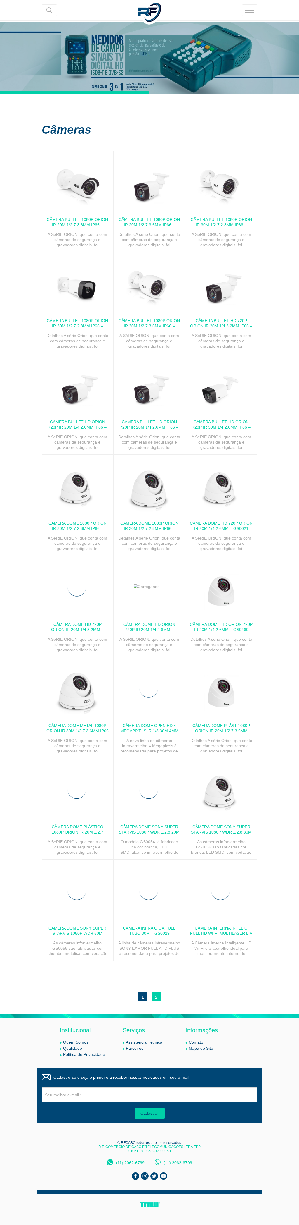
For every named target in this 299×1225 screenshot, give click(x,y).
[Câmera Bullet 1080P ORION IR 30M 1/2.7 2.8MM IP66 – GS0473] (77, 283)
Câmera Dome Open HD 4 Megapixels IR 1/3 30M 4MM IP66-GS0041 (149, 730)
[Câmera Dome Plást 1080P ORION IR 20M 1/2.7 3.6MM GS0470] (221, 688)
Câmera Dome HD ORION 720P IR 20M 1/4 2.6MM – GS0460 (221, 627)
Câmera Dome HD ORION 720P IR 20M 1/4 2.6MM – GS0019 (149, 629)
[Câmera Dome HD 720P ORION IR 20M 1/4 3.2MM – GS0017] (77, 586)
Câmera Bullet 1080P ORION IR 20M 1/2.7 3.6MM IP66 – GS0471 (149, 224)
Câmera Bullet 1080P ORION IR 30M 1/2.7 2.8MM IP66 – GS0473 (77, 326)
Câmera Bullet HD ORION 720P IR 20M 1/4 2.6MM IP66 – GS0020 (77, 427)
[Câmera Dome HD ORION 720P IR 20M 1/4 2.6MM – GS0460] (221, 586)
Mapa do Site (201, 1048)
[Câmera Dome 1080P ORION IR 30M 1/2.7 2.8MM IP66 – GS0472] (149, 485)
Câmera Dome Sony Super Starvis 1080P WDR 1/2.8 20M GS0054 (149, 832)
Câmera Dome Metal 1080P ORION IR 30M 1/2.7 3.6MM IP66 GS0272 (77, 730)
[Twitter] (154, 1176)
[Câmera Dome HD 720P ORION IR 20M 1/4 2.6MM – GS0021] (221, 485)
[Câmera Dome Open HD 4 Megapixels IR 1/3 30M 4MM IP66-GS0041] (149, 688)
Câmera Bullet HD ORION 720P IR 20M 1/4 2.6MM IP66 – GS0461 (149, 427)
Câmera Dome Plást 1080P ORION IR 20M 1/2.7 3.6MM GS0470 (221, 730)
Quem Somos (75, 1042)
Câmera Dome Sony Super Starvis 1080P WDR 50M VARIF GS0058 (77, 933)
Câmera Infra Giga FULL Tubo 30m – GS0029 (149, 931)
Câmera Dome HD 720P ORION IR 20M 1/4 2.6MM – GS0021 (221, 526)
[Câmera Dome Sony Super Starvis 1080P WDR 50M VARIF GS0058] (77, 890)
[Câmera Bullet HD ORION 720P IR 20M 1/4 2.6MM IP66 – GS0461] (149, 384)
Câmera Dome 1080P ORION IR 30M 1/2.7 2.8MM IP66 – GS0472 (149, 528)
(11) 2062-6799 (130, 1162)
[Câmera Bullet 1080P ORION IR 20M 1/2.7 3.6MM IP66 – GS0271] (77, 181)
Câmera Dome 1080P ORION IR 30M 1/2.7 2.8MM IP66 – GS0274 (77, 528)
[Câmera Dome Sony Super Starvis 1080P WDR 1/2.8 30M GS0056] (221, 789)
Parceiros (134, 1048)
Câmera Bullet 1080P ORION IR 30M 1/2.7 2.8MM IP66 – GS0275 (221, 224)
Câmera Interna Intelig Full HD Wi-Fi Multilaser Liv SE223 (221, 933)
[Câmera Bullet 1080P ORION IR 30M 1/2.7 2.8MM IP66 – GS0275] (221, 181)
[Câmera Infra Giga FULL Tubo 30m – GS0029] (149, 890)
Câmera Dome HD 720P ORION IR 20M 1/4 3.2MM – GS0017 (77, 629)
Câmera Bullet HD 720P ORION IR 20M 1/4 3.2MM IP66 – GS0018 (221, 326)
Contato (196, 1042)
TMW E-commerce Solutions (150, 1204)
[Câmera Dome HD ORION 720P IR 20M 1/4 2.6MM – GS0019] (149, 586)
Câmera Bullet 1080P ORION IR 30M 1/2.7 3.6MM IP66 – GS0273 (149, 326)
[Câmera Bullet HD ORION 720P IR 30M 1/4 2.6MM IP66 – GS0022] (221, 384)
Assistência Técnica (144, 1042)
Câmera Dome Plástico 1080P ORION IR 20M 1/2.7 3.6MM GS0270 (77, 832)
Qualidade (72, 1048)
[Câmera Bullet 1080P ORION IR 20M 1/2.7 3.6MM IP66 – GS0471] (149, 181)
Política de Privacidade (84, 1054)
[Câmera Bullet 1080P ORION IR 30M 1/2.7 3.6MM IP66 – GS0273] (149, 283)
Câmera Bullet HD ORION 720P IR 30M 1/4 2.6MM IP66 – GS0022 (221, 427)
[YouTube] (163, 1176)
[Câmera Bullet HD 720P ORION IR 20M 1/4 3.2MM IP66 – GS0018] (221, 283)
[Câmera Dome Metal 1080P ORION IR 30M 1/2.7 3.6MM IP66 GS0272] (77, 688)
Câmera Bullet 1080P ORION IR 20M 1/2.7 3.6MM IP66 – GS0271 (77, 224)
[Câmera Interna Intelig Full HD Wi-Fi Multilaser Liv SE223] (221, 890)
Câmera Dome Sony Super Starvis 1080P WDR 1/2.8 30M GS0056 (221, 832)
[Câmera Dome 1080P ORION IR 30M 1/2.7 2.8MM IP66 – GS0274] (77, 485)
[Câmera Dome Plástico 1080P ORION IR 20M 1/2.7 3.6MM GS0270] (77, 789)
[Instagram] (145, 1176)
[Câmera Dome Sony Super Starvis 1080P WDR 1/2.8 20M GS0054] (149, 789)
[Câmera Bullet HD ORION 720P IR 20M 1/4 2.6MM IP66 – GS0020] (77, 384)
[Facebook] (135, 1176)
